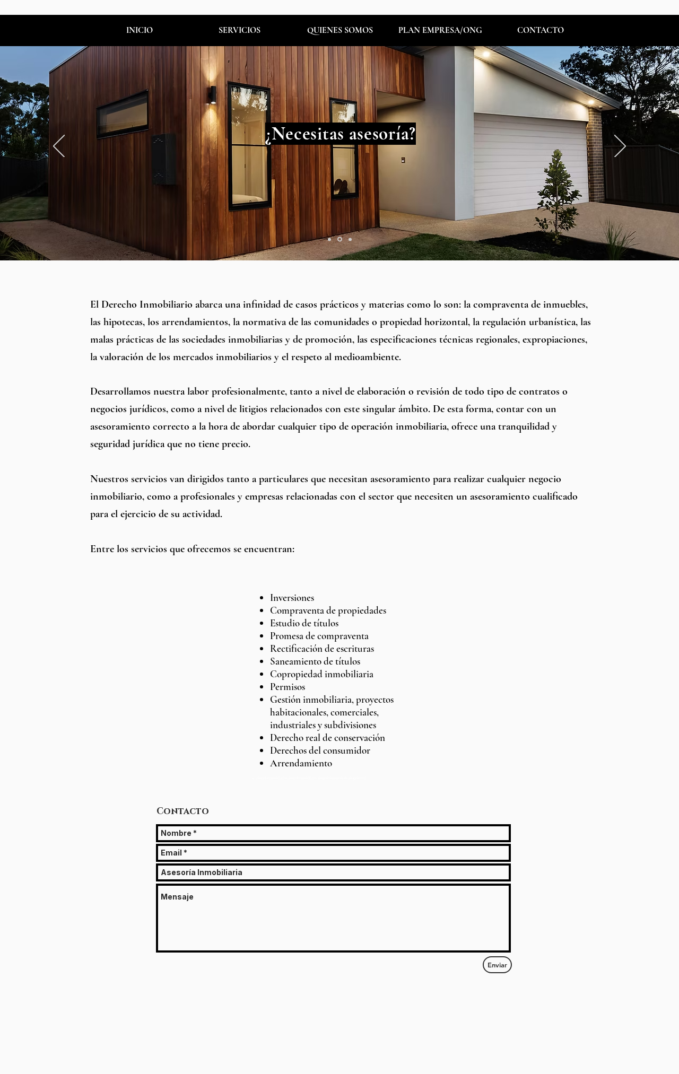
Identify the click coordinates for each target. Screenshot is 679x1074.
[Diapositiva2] (339, 239)
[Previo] (59, 147)
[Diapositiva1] (329, 239)
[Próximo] (620, 147)
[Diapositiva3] (349, 239)
